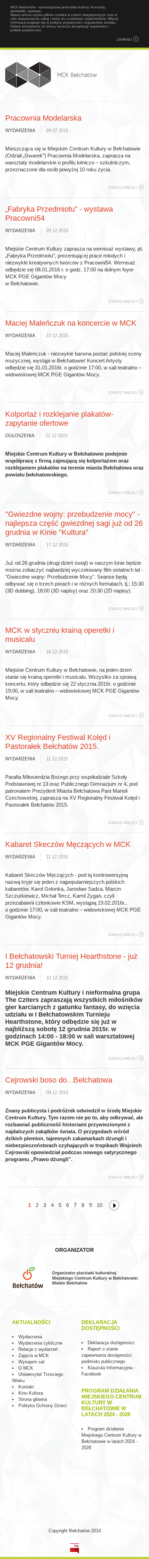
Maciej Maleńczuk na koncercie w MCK (71, 323)
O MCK (25, 1368)
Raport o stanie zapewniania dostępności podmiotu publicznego (106, 1355)
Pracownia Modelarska (43, 118)
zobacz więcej (122, 187)
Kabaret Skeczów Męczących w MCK (68, 844)
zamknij (124, 39)
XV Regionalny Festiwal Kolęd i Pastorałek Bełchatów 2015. (58, 742)
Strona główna (32, 1399)
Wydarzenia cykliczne (40, 1343)
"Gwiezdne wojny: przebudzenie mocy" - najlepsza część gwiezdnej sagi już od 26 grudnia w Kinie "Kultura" (74, 523)
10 (99, 1205)
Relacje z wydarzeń (38, 1349)
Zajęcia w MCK (33, 1355)
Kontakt (26, 1386)
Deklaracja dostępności (111, 1342)
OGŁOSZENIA (20, 435)
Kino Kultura (30, 1393)
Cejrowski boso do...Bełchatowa (58, 1080)
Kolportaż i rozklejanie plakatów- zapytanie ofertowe (59, 418)
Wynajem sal (31, 1361)
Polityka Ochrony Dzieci (42, 1405)
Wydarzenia (20, 130)
